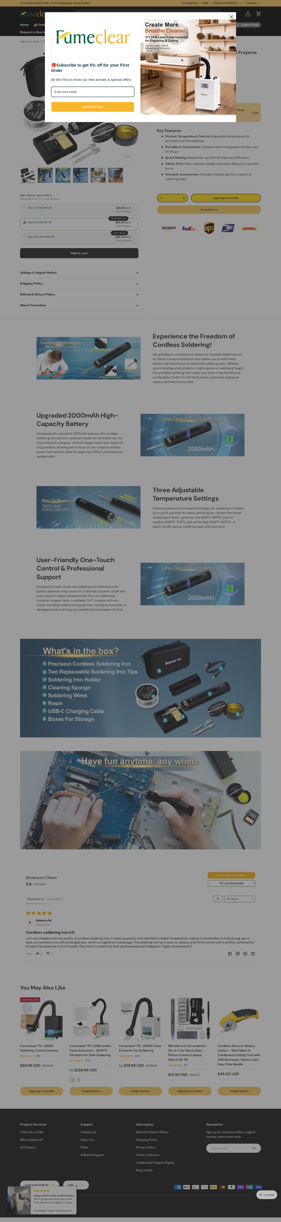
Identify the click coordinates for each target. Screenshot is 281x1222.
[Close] (231, 16)
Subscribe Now (92, 107)
